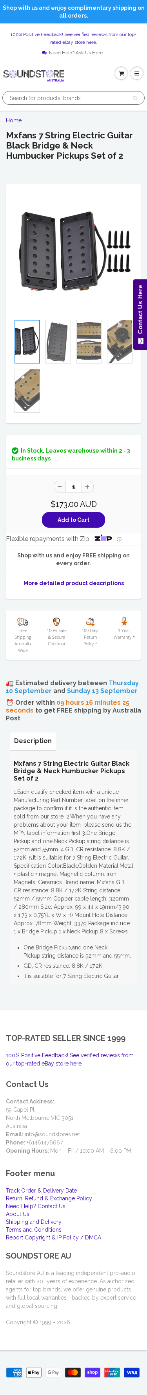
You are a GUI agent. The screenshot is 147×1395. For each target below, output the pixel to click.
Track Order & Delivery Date (41, 1190)
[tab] (33, 741)
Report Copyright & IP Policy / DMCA (53, 1237)
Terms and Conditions (34, 1230)
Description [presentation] (33, 741)
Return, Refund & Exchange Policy (49, 1198)
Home (14, 120)
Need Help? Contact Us (35, 1206)
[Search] (135, 98)
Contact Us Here (139, 311)
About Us (17, 1214)
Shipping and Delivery (34, 1222)
